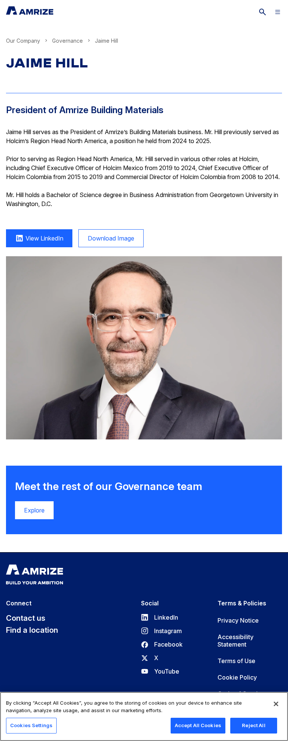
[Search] (262, 11)
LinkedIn (159, 617)
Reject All (253, 725)
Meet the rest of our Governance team (108, 486)
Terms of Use (236, 661)
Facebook (162, 644)
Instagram (161, 631)
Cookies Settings (31, 725)
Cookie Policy (237, 677)
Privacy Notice (238, 620)
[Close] (276, 704)
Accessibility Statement (236, 640)
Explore (34, 510)
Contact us (25, 618)
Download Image (106, 241)
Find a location (32, 630)
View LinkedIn (34, 241)
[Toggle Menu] (277, 11)
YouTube (160, 671)
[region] (144, 716)
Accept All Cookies (198, 725)
